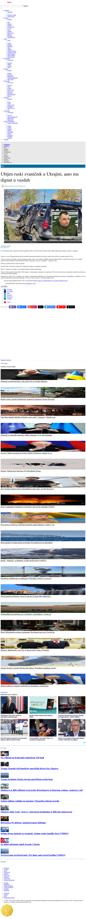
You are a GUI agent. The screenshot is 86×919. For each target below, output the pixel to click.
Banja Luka (7, 158)
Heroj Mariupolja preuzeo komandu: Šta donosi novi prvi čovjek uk (28, 632)
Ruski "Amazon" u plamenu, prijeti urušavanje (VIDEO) (23, 560)
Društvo (6, 150)
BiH (5, 147)
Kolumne (6, 161)
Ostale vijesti (4, 692)
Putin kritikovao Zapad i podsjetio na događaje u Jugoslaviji (24, 686)
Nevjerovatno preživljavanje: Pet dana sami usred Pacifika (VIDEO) (33, 855)
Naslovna (6, 10)
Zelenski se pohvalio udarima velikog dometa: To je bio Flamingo (26, 435)
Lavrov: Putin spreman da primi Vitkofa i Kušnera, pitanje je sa (26, 453)
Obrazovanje (7, 152)
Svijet (5, 155)
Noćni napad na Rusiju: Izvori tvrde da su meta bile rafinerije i (26, 596)
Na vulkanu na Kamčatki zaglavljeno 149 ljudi (22, 757)
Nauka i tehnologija (9, 121)
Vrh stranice (5, 865)
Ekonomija (7, 58)
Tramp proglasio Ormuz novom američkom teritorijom (27, 779)
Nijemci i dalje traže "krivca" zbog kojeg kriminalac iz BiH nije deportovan (36, 812)
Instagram (33, 306)
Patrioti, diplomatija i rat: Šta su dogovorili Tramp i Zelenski (25, 650)
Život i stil (6, 81)
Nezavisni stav (8, 162)
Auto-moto (7, 111)
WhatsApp (10, 297)
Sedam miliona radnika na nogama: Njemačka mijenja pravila (30, 801)
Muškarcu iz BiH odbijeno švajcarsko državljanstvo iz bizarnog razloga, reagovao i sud (42, 790)
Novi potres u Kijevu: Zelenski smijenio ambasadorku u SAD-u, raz (27, 525)
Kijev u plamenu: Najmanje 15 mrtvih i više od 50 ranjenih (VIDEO (28, 507)
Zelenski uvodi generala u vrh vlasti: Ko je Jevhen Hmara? (24, 381)
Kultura (6, 69)
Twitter (6, 894)
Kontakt (6, 883)
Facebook (9, 289)
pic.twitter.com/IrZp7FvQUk (60, 280)
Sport (5, 39)
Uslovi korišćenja (8, 887)
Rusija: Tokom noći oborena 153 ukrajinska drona (21, 471)
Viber (8, 293)
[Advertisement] (43, 322)
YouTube (62, 306)
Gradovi (6, 149)
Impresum (6, 890)
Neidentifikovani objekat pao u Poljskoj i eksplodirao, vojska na (26, 614)
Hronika (6, 156)
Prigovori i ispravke (6, 360)
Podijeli (5, 286)
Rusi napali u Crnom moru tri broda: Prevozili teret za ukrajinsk (26, 543)
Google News (51, 306)
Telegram (9, 295)
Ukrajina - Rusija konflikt (8, 366)
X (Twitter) (10, 291)
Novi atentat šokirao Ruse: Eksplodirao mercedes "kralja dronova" (27, 489)
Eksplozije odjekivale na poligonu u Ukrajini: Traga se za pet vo (26, 578)
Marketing (6, 884)
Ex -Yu (6, 153)
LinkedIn (9, 298)
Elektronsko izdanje (9, 897)
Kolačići (6, 889)
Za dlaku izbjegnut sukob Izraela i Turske (20, 844)
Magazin (6, 97)
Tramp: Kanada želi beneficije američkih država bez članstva (29, 768)
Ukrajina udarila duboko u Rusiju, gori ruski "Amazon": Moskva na (28, 417)
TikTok (72, 306)
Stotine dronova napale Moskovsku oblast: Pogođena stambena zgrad (28, 668)
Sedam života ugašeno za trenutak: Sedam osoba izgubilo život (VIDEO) (34, 833)
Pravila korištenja (8, 886)
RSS (5, 896)
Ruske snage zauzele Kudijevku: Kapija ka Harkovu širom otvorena (28, 399)
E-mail (8, 302)
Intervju (6, 159)
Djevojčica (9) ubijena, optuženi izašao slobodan (23, 822)
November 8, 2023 (30, 283)
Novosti (6, 18)
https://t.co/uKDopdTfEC (45, 280)
